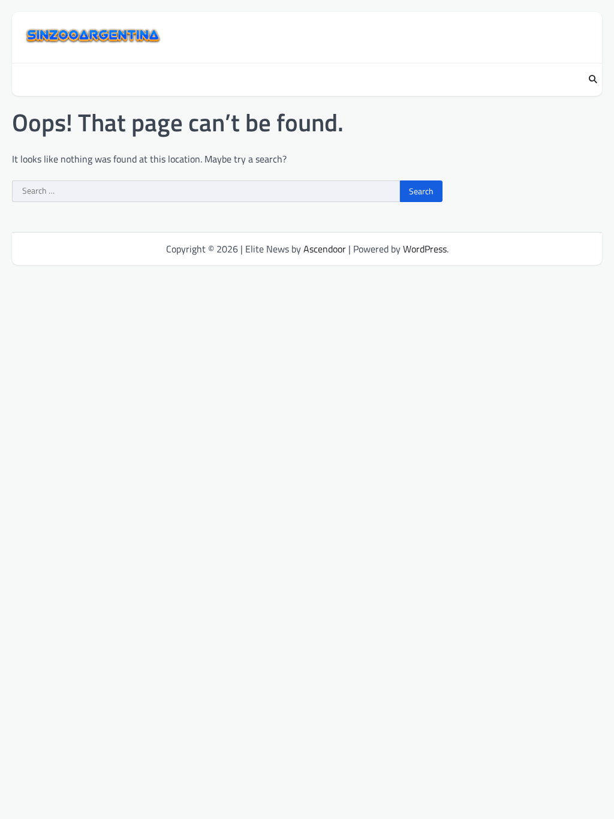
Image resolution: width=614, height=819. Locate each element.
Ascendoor (324, 249)
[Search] (593, 80)
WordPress (425, 249)
